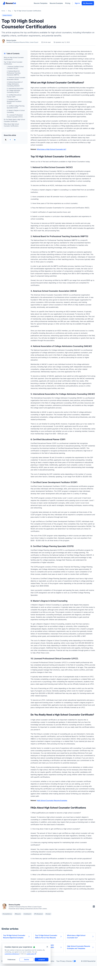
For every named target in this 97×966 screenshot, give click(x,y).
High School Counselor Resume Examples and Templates (78, 947)
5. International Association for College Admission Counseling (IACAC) (15, 90)
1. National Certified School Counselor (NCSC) (15, 67)
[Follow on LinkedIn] (93, 906)
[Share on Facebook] (10, 140)
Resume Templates (40, 3)
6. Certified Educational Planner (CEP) (14, 96)
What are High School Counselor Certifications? (14, 58)
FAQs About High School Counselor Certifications (11, 125)
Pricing (67, 3)
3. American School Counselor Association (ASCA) (16, 78)
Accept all (41, 959)
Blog (9, 11)
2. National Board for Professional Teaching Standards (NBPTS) (13, 73)
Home (3, 11)
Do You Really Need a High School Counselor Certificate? (14, 120)
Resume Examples (56, 3)
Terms (52, 961)
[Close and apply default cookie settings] (47, 947)
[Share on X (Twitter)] (6, 140)
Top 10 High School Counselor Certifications (13, 63)
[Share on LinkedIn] (15, 140)
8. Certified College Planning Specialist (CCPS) (15, 107)
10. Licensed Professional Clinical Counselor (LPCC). (15, 116)
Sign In (77, 3)
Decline (26, 959)
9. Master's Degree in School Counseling (16, 111)
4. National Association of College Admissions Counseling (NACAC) (15, 84)
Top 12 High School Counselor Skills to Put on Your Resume (46, 936)
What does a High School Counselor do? (51, 149)
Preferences (11, 959)
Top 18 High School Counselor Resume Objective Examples (14, 936)
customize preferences (12, 954)
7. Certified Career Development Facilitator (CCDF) (14, 101)
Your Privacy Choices (64, 961)
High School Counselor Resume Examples (52, 800)
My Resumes (87, 3)
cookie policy (30, 954)
